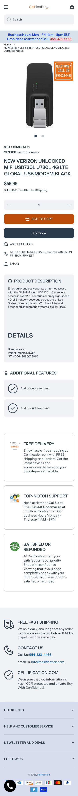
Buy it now (39, 233)
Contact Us (30, 648)
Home (7, 44)
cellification (43, 774)
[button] (72, 7)
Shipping (10, 190)
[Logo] (39, 7)
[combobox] (39, 19)
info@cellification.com (47, 662)
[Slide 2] (42, 136)
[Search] (7, 19)
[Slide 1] (35, 136)
